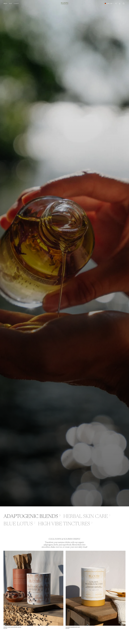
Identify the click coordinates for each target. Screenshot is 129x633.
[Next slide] (60, 588)
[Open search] (116, 3)
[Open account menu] (120, 3)
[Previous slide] (6, 588)
